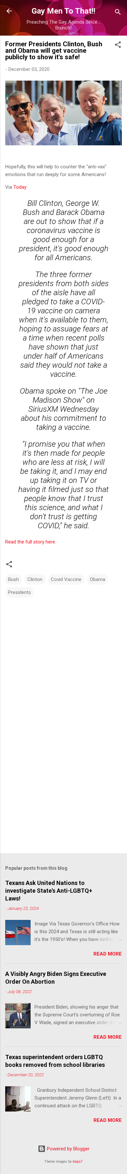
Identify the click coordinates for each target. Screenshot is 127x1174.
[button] (118, 46)
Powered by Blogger (68, 1149)
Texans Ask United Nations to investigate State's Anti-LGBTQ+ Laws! (48, 890)
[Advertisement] (63, 797)
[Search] (118, 13)
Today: (20, 187)
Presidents (19, 592)
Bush (13, 579)
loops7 (78, 1161)
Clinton (34, 579)
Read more (107, 954)
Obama (97, 579)
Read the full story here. (31, 542)
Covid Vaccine (66, 579)
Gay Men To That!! (63, 11)
